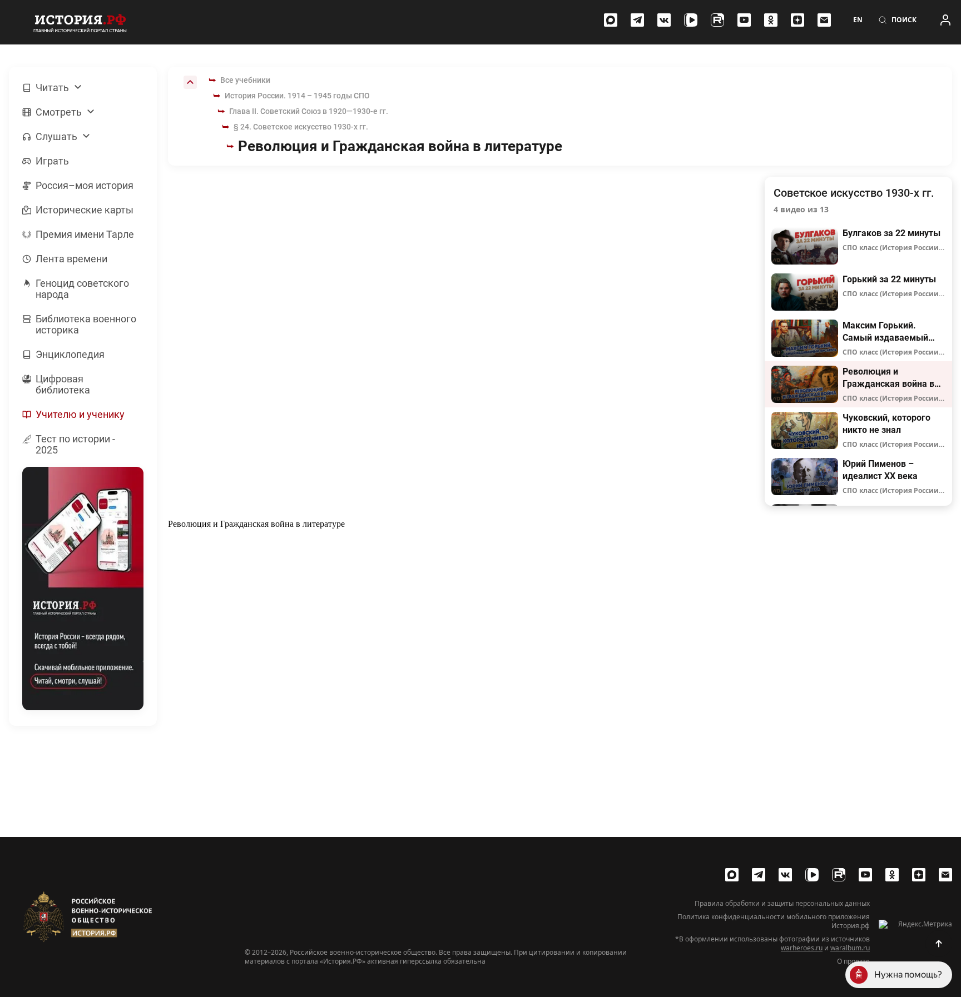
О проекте (853, 961)
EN (858, 20)
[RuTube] (717, 20)
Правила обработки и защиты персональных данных (782, 903)
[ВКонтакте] (664, 20)
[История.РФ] (80, 22)
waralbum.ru (850, 948)
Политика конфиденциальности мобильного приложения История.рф (773, 921)
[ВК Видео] (690, 20)
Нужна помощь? (908, 974)
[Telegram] (637, 20)
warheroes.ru (802, 948)
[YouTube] (744, 20)
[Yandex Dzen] (797, 20)
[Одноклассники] (770, 20)
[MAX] (610, 20)
